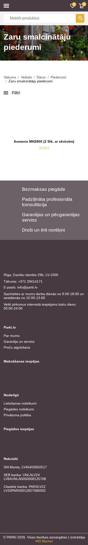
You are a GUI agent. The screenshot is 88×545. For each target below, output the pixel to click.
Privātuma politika (17, 415)
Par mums (12, 336)
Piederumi (58, 77)
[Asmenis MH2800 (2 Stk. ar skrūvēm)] (44, 119)
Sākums (10, 77)
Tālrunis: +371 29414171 (23, 281)
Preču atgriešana (17, 347)
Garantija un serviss (19, 341)
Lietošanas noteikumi (20, 403)
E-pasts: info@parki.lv (20, 287)
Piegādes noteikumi (19, 409)
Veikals (26, 77)
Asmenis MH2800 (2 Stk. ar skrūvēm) (44, 141)
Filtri (16, 92)
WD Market (44, 541)
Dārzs (41, 77)
